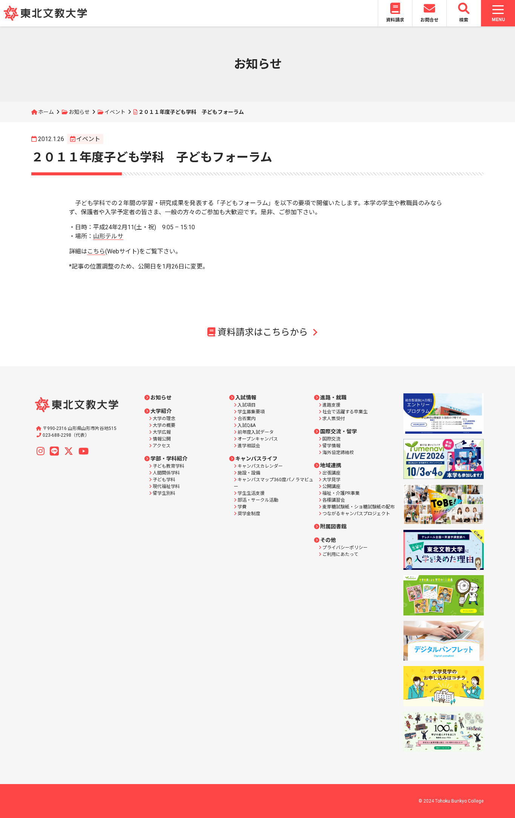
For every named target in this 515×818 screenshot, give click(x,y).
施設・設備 (249, 473)
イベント (115, 112)
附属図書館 (333, 526)
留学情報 (331, 445)
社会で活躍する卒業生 (345, 411)
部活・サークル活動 (258, 500)
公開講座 (331, 486)
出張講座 (331, 473)
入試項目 (247, 405)
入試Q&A (247, 425)
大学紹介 (161, 411)
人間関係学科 (166, 473)
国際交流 (331, 439)
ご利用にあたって (340, 554)
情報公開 (162, 439)
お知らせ (79, 112)
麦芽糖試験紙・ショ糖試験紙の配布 (358, 507)
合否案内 (247, 418)
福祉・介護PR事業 (341, 493)
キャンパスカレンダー (260, 466)
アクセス (161, 445)
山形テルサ (108, 236)
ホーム (46, 112)
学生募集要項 (251, 411)
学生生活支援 (251, 493)
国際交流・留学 (338, 431)
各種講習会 (333, 500)
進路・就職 (333, 397)
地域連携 (330, 465)
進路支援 (331, 405)
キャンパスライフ (256, 459)
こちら (96, 251)
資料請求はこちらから (263, 332)
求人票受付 (333, 418)
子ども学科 (164, 479)
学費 (242, 507)
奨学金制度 (249, 513)
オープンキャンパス (258, 439)
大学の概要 (164, 425)
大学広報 (162, 432)
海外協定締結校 (338, 452)
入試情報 (245, 397)
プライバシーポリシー (345, 547)
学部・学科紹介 (168, 459)
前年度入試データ (256, 432)
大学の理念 (164, 418)
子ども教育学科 (168, 466)
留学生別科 (164, 493)
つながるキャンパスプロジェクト (356, 513)
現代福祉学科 (166, 486)
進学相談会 (249, 445)
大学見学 (331, 479)
